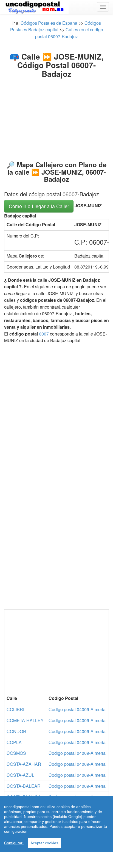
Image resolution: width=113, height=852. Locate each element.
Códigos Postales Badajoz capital (55, 26)
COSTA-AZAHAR (24, 764)
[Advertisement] (56, 115)
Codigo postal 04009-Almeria (77, 709)
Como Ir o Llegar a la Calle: (39, 205)
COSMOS (16, 753)
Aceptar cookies (44, 843)
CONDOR (16, 731)
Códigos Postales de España (49, 23)
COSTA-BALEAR (24, 786)
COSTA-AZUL (20, 775)
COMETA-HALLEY (25, 720)
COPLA (14, 742)
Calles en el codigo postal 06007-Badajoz (69, 32)
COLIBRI (15, 709)
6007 (44, 334)
